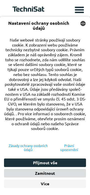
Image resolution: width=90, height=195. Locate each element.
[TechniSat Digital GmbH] (29, 10)
